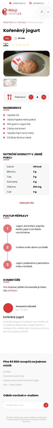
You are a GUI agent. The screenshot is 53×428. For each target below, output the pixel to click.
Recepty (22, 22)
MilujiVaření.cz (10, 22)
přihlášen (12, 290)
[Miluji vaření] (11, 11)
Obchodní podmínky (13, 376)
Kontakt (7, 371)
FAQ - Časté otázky (12, 384)
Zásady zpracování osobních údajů (21, 380)
